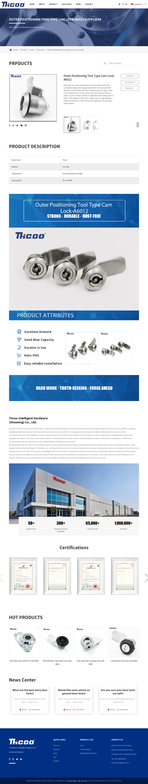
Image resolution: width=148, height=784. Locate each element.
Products (56, 749)
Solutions (67, 4)
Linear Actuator (85, 749)
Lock (32, 50)
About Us (56, 745)
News (78, 4)
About (42, 4)
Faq (54, 757)
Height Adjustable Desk (88, 753)
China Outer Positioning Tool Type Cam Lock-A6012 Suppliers (46, 429)
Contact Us (130, 76)
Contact (89, 4)
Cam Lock (41, 50)
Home (32, 4)
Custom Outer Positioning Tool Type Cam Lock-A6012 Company (105, 781)
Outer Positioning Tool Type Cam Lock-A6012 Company (31, 445)
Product (53, 4)
